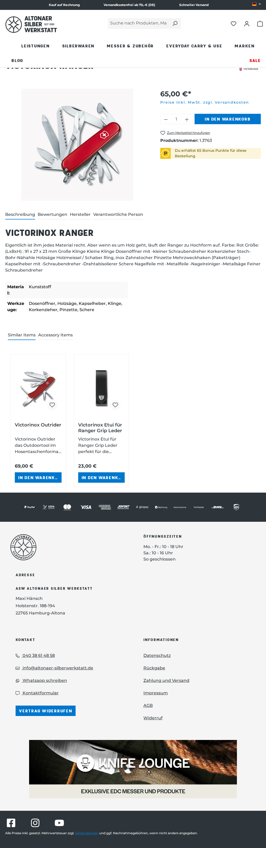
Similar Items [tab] (22, 334)
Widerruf (153, 717)
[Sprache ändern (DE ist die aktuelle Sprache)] (256, 4)
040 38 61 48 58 (38, 655)
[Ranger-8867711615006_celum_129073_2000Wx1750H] (77, 145)
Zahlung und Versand (166, 680)
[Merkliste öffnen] (234, 23)
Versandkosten (86, 833)
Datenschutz (157, 655)
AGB (148, 705)
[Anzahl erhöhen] (187, 119)
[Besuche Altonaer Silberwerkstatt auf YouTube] (59, 823)
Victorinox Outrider (38, 425)
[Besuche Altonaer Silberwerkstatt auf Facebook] (11, 823)
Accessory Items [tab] (55, 334)
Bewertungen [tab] (52, 214)
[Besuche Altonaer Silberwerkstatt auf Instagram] (35, 823)
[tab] (20, 214)
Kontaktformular (40, 692)
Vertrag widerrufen (45, 710)
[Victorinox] (249, 69)
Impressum (155, 692)
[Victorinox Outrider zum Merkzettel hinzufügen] (52, 405)
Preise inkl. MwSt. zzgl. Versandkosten (204, 102)
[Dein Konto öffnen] (247, 23)
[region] (77, 145)
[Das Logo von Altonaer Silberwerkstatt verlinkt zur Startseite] (69, 547)
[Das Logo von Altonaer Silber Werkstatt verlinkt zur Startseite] (31, 24)
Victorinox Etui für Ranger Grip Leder (100, 428)
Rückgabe (154, 667)
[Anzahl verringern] (165, 119)
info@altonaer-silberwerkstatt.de (57, 667)
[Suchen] (175, 23)
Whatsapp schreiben (44, 680)
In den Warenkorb (227, 118)
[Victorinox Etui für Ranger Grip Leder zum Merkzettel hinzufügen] (115, 405)
